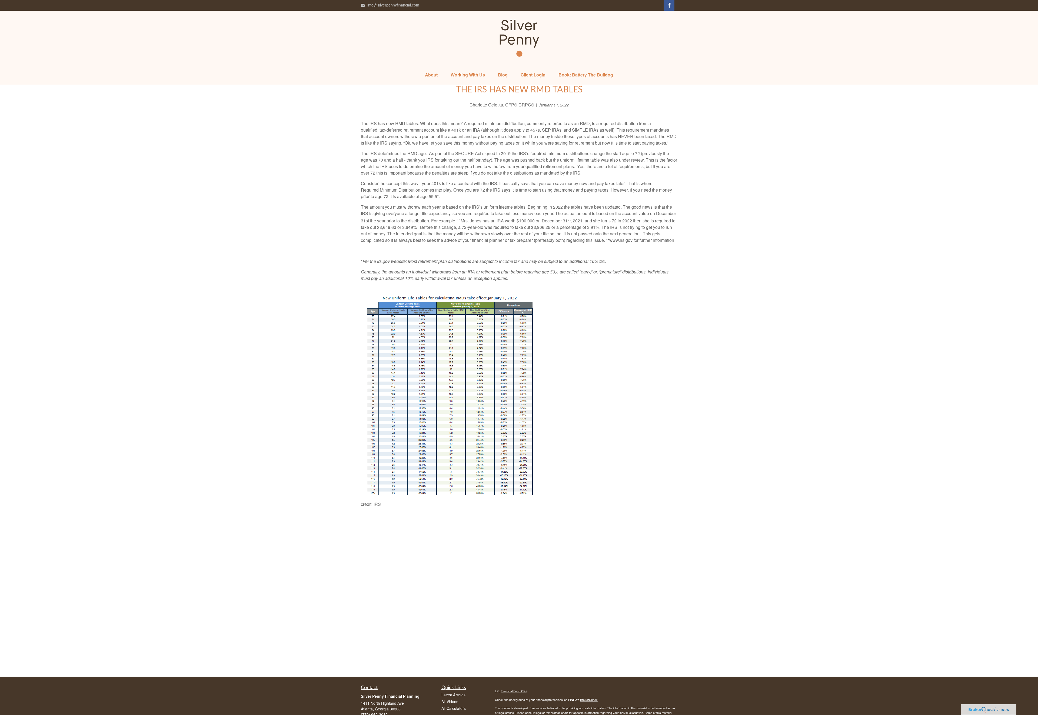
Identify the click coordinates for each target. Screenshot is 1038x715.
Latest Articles (453, 694)
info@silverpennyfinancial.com (393, 5)
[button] (431, 74)
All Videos (449, 701)
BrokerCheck (589, 699)
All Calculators (453, 708)
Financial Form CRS (514, 691)
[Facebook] (669, 5)
